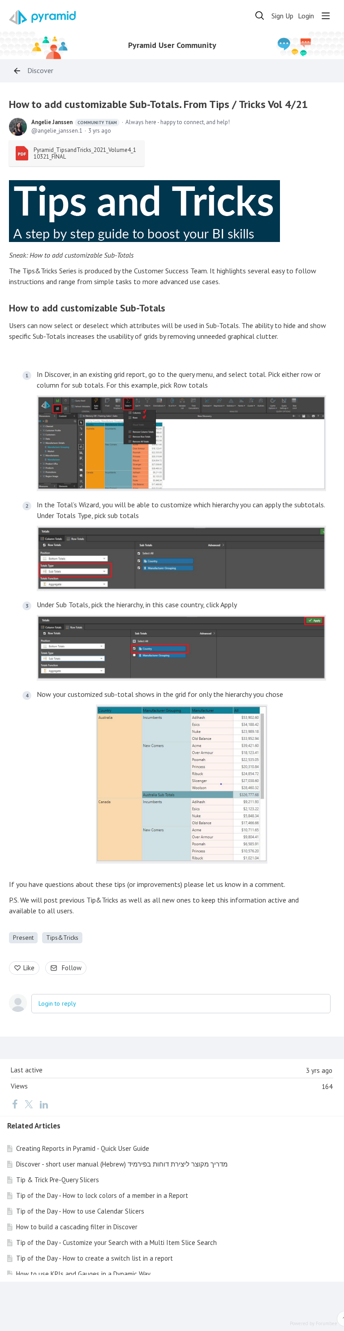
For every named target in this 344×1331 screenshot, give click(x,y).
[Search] (260, 16)
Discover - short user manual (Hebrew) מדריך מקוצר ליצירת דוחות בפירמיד (122, 1164)
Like (28, 968)
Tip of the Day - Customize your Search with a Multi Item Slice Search (116, 1242)
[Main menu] (326, 16)
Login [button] (306, 16)
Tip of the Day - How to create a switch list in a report (94, 1258)
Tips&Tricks (62, 937)
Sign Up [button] (282, 16)
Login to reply (57, 1003)
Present (23, 937)
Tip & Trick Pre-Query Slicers (57, 1179)
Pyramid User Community (172, 45)
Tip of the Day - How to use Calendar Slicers (80, 1211)
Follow (72, 968)
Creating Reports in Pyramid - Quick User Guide (82, 1148)
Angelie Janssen (74, 122)
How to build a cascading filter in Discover (77, 1227)
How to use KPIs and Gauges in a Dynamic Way (83, 1274)
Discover (40, 70)
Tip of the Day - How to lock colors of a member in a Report (102, 1195)
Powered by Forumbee (313, 1324)
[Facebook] (15, 1103)
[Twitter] (28, 1103)
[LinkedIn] (44, 1103)
